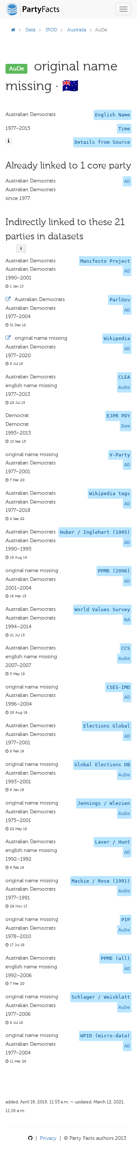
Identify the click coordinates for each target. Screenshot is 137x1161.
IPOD (51, 29)
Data (30, 29)
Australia (76, 29)
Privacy (48, 1138)
